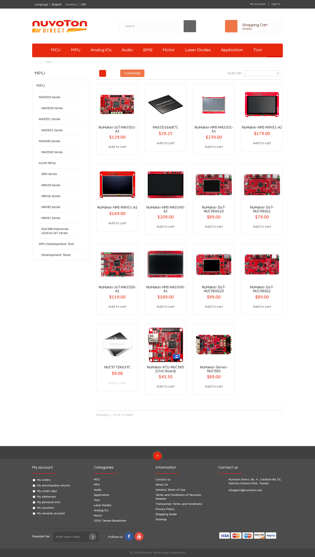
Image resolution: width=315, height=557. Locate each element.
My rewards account (51, 513)
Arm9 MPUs (47, 163)
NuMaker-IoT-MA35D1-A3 (117, 129)
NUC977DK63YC (117, 367)
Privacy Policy (165, 509)
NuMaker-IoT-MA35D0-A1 (117, 289)
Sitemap (161, 519)
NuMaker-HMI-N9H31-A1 (117, 207)
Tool (257, 50)
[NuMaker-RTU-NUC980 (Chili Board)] (165, 344)
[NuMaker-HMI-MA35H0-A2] (165, 184)
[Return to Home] (36, 62)
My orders (44, 480)
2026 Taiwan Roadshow (110, 520)
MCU (56, 50)
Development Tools (56, 255)
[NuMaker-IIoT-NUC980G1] (262, 184)
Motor (169, 50)
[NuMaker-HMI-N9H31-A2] (262, 104)
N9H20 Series (50, 185)
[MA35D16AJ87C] (165, 104)
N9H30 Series (50, 207)
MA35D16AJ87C (165, 127)
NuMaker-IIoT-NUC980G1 (262, 209)
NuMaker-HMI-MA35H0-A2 (165, 209)
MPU (75, 50)
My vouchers (45, 508)
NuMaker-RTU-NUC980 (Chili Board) (165, 369)
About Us (162, 484)
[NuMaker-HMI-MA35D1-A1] (213, 104)
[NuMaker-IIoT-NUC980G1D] (213, 184)
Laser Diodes (198, 50)
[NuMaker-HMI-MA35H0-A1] (165, 264)
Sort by (235, 73)
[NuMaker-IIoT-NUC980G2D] (213, 264)
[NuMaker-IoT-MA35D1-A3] (117, 104)
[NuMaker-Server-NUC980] (213, 344)
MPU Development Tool (56, 244)
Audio (127, 50)
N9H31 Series (50, 218)
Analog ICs (101, 50)
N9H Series (49, 174)
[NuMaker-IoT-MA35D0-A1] (117, 264)
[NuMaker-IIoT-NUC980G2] (262, 264)
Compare (105, 151)
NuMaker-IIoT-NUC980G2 (262, 289)
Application (232, 50)
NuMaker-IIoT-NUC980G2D (214, 289)
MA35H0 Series (49, 141)
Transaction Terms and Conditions (179, 504)
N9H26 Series (50, 196)
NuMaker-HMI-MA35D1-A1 (214, 129)
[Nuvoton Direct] (69, 26)
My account (42, 467)
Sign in (275, 4)
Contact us (163, 479)
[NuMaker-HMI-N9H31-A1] (117, 184)
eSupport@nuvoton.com (245, 490)
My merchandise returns (53, 485)
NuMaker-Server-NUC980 (214, 369)
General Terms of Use (170, 490)
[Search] (190, 26)
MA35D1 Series (49, 119)
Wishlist (130, 151)
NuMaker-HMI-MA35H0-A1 (165, 289)
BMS (147, 50)
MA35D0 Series (49, 97)
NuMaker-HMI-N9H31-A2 (262, 127)
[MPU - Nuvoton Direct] (39, 50)
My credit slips (47, 491)
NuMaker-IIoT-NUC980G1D (214, 209)
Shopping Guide (166, 514)
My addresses (46, 496)
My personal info (48, 502)
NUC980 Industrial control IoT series (54, 231)
